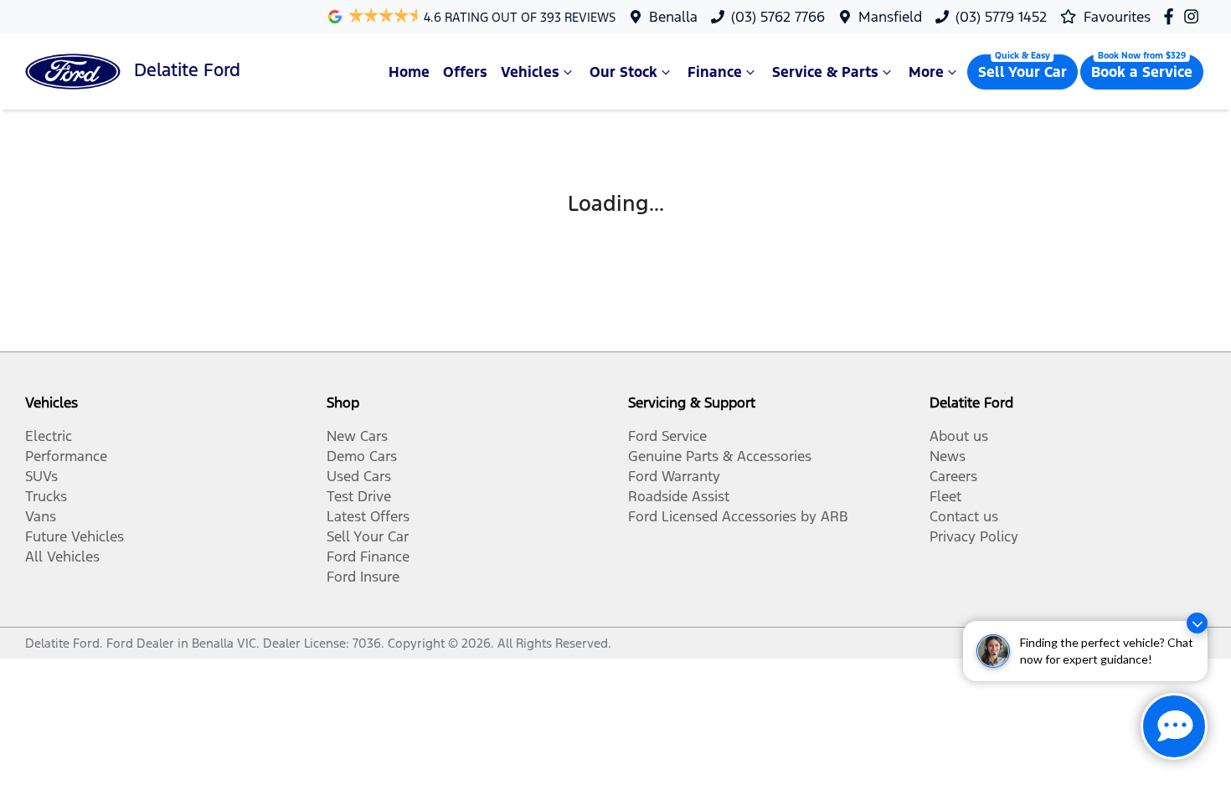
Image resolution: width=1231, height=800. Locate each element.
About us (959, 436)
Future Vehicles (74, 536)
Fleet (945, 496)
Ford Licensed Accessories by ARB (738, 516)
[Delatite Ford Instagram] (1194, 16)
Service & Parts (825, 72)
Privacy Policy (974, 536)
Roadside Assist (678, 496)
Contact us (964, 516)
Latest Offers (368, 516)
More (926, 72)
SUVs (41, 476)
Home (409, 72)
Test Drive (359, 496)
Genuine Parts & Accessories (719, 456)
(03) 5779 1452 (1001, 17)
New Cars (357, 436)
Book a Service (1141, 72)
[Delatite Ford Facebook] (1172, 16)
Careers (953, 476)
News (948, 456)
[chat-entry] (1174, 726)
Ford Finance (368, 556)
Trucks (46, 496)
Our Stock (623, 72)
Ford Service (667, 436)
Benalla (673, 17)
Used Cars (359, 476)
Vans (40, 516)
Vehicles (530, 72)
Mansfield (890, 17)
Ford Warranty (674, 476)
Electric (48, 436)
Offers (465, 72)
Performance (66, 456)
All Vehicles (62, 556)
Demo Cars (362, 456)
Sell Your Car (1022, 72)
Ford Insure (363, 576)
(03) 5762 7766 (778, 17)
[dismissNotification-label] (1197, 623)
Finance (715, 72)
